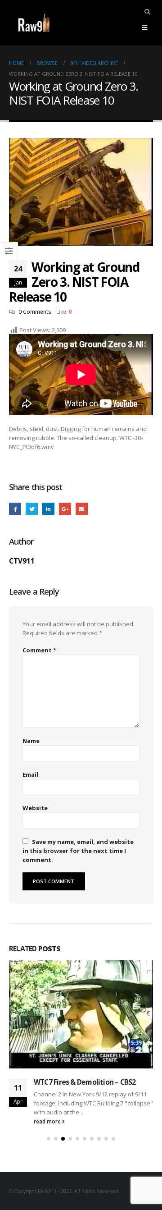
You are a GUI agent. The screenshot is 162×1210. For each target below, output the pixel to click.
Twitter (32, 509)
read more (48, 1121)
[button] (48, 1139)
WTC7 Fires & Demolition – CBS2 (85, 1082)
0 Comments (34, 311)
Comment (39, 650)
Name (31, 741)
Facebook (15, 509)
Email (82, 509)
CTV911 (22, 560)
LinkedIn (48, 509)
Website (35, 808)
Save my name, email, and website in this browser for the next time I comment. (78, 851)
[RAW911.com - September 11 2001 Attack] (33, 22)
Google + (65, 509)
